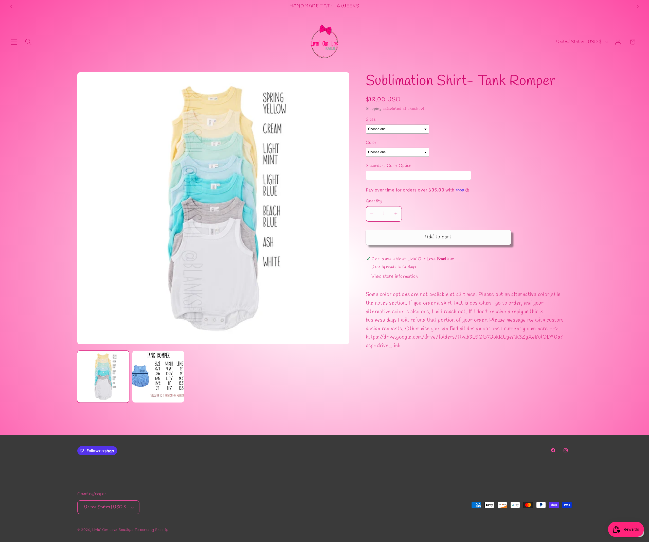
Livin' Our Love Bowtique (113, 530)
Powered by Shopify (151, 530)
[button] (14, 42)
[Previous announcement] (11, 6)
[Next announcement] (637, 6)
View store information (394, 276)
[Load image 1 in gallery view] (103, 377)
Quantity (374, 201)
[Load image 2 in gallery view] (158, 377)
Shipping (374, 108)
